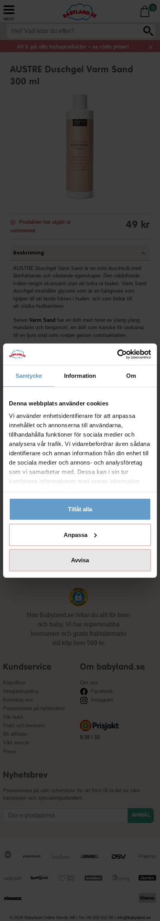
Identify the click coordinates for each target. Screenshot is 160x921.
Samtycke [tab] (29, 375)
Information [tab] (80, 375)
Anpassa (75, 534)
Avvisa (80, 560)
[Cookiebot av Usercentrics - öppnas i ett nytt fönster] (117, 354)
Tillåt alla (80, 509)
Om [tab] (131, 375)
